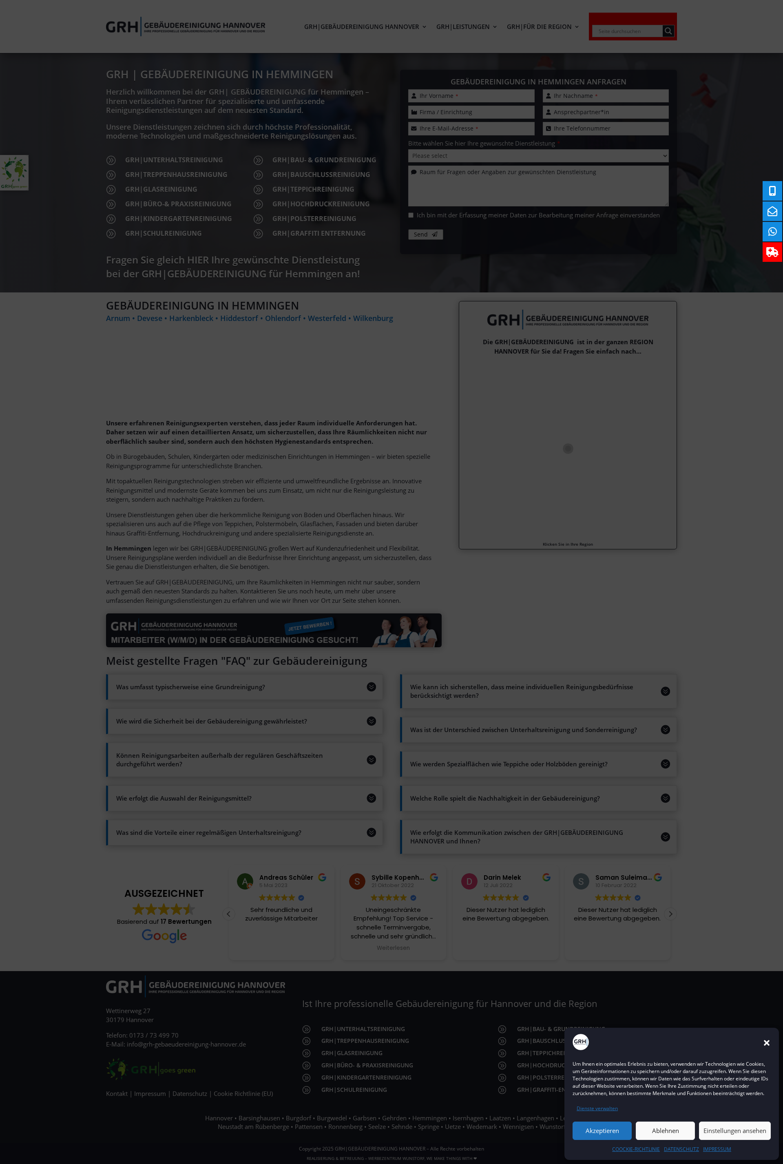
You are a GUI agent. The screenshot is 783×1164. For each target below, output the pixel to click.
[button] (767, 1043)
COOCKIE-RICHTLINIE (636, 1149)
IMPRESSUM (717, 1149)
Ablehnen (665, 1130)
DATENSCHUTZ (681, 1149)
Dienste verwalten (597, 1108)
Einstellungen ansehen (734, 1130)
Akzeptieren (602, 1130)
